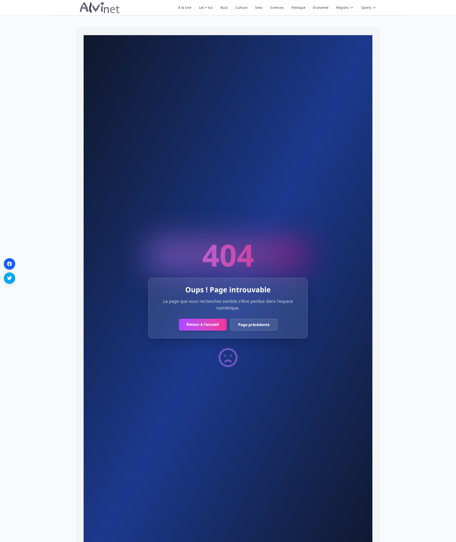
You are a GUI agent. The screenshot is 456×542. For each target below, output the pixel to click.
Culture (241, 7)
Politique (298, 7)
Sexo (258, 7)
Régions (342, 7)
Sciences (277, 7)
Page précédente (254, 324)
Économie (320, 7)
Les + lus (206, 7)
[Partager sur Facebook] (9, 264)
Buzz (224, 7)
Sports (366, 7)
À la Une (184, 7)
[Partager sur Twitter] (9, 278)
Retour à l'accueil (202, 324)
